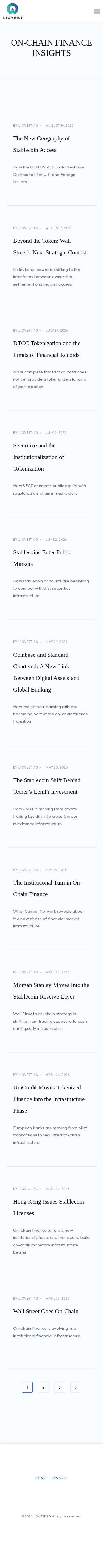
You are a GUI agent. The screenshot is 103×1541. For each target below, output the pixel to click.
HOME (40, 1478)
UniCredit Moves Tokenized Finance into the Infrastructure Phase (49, 1099)
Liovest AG (28, 126)
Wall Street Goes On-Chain (45, 1311)
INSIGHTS (60, 1478)
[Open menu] (97, 11)
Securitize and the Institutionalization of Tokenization (38, 457)
